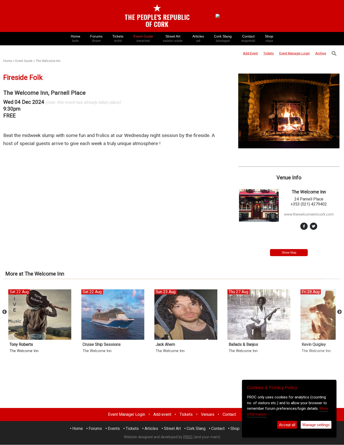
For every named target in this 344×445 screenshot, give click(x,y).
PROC (188, 437)
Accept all (287, 425)
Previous (4, 312)
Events (114, 428)
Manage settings (316, 425)
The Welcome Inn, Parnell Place (44, 92)
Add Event (250, 53)
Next (339, 312)
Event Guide (143, 38)
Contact (248, 38)
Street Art (173, 38)
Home (75, 38)
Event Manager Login (126, 414)
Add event (162, 414)
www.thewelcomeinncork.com (309, 214)
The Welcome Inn (48, 61)
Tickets (117, 38)
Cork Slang (223, 38)
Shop (269, 38)
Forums (96, 38)
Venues (207, 414)
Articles (198, 38)
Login (294, 53)
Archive (320, 53)
